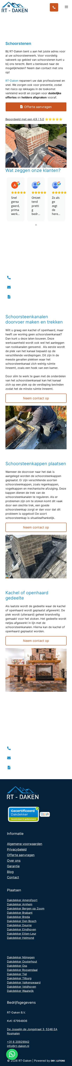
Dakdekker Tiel (17, 974)
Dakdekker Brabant (20, 912)
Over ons (13, 860)
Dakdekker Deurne (19, 925)
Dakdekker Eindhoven (21, 929)
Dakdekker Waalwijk (20, 991)
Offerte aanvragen (21, 855)
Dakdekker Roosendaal (22, 970)
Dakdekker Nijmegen (21, 957)
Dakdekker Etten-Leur (21, 933)
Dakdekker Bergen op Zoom (25, 908)
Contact (13, 877)
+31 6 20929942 (18, 1041)
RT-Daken (11, 80)
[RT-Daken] (15, 7)
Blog (10, 872)
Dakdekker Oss (17, 965)
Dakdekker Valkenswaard (24, 982)
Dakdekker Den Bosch (21, 921)
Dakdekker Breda (18, 917)
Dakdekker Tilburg (19, 978)
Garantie (13, 866)
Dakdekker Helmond (20, 938)
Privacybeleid (17, 849)
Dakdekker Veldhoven (21, 986)
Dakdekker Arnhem (19, 904)
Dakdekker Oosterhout (22, 961)
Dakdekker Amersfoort (22, 900)
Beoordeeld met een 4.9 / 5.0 (24, 119)
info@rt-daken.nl (18, 1046)
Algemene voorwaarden (24, 844)
